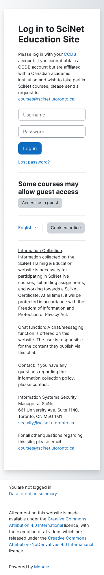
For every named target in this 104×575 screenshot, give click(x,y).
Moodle (41, 566)
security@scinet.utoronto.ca (46, 422)
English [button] (26, 227)
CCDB (70, 54)
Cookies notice (66, 227)
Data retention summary (33, 493)
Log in (30, 148)
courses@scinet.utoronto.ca (46, 99)
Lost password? (34, 162)
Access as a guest (40, 202)
